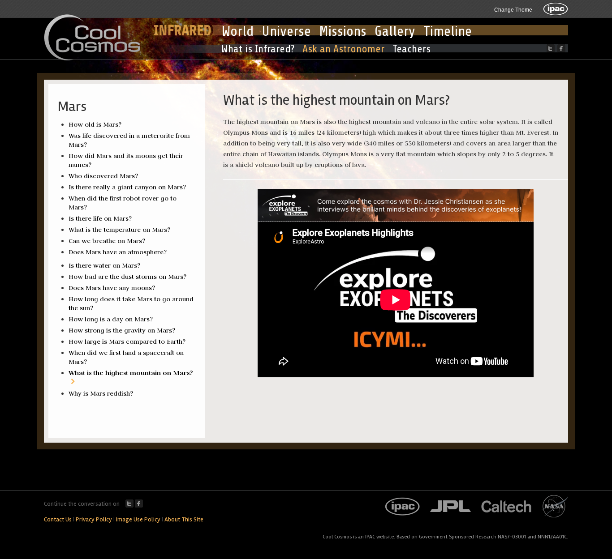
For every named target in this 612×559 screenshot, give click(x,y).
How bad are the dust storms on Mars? (127, 277)
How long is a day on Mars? (111, 319)
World (238, 31)
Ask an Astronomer (343, 49)
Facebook (139, 503)
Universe (286, 31)
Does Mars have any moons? (112, 288)
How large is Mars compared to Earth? (127, 341)
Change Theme (513, 10)
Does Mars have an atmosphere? (118, 252)
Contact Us (58, 519)
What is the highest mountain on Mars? (131, 372)
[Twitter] (551, 48)
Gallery (395, 31)
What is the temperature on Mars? (119, 230)
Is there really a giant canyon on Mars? (127, 187)
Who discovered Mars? (103, 176)
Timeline (447, 31)
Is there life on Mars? (100, 218)
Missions (342, 31)
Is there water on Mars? (104, 265)
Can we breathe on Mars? (107, 241)
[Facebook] (561, 48)
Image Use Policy (138, 519)
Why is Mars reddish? (101, 393)
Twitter (129, 503)
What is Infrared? (257, 49)
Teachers (411, 49)
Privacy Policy (94, 519)
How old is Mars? (95, 124)
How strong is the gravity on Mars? (122, 330)
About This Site (183, 519)
